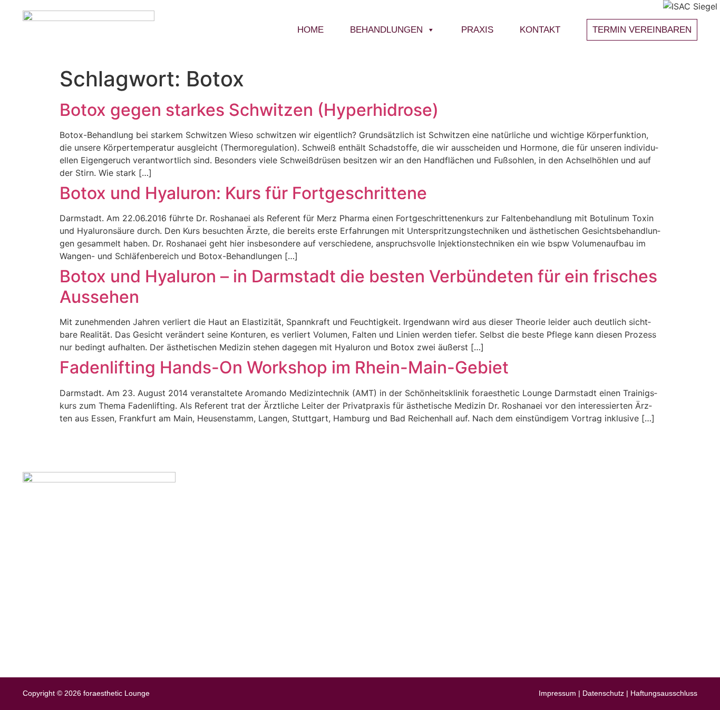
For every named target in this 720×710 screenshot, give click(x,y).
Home (310, 30)
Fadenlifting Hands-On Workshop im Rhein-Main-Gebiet (284, 367)
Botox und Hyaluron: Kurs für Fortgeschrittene (243, 193)
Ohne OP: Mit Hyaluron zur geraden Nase (542, 549)
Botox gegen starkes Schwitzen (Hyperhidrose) (249, 110)
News (582, 506)
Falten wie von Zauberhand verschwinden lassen (556, 568)
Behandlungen (386, 30)
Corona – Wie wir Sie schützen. (523, 531)
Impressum (557, 693)
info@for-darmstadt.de (101, 553)
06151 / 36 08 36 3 (93, 582)
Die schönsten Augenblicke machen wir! (539, 623)
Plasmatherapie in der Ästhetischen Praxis (543, 586)
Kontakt (540, 30)
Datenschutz (603, 693)
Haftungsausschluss (663, 693)
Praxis (477, 30)
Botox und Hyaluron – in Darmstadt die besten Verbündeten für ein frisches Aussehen (358, 286)
